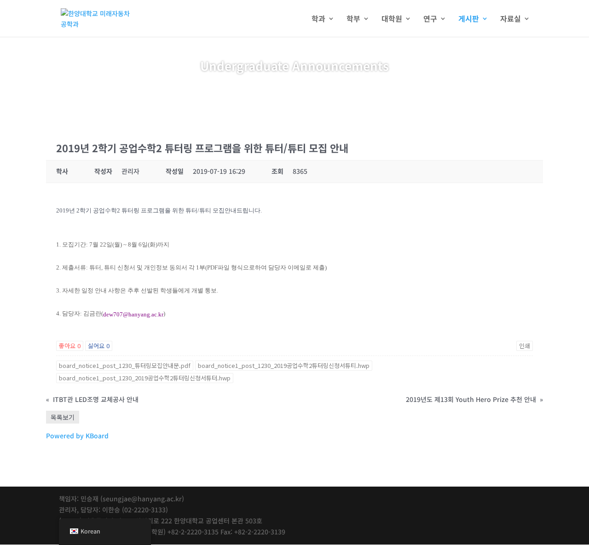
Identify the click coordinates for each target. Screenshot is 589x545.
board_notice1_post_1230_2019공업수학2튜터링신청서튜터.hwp (145, 377)
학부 (353, 19)
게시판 (468, 19)
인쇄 (524, 345)
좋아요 (70, 345)
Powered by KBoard (77, 435)
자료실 (510, 19)
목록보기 (63, 417)
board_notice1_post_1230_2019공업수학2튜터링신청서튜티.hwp (284, 365)
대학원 (391, 19)
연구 (430, 19)
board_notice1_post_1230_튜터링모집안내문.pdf (125, 365)
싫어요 (99, 345)
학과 (318, 19)
